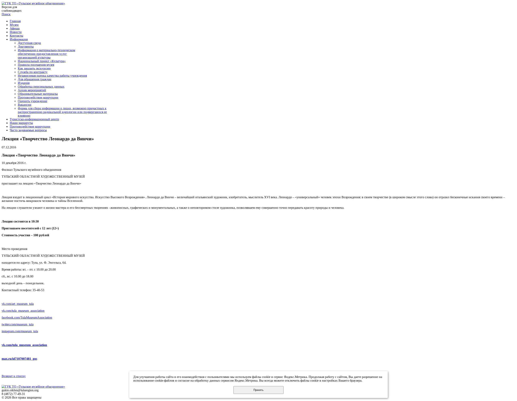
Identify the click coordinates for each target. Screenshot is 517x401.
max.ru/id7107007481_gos (19, 358)
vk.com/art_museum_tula (18, 303)
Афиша (15, 28)
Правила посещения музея (36, 64)
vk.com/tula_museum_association (23, 310)
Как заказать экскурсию (34, 68)
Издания (23, 83)
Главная (15, 21)
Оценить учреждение (32, 101)
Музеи (14, 24)
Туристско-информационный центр (34, 119)
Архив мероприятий (32, 90)
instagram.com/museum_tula (20, 331)
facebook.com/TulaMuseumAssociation (27, 317)
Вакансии (24, 104)
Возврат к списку (14, 376)
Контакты (16, 35)
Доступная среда (29, 43)
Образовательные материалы (38, 94)
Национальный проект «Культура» (42, 61)
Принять (258, 390)
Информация (19, 39)
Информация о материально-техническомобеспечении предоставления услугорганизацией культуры (46, 53)
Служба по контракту (32, 72)
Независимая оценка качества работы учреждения (52, 75)
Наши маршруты (21, 123)
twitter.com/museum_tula (18, 324)
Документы (26, 46)
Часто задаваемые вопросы (28, 130)
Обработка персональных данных (41, 86)
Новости (16, 32)
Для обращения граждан (34, 79)
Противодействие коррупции (38, 97)
